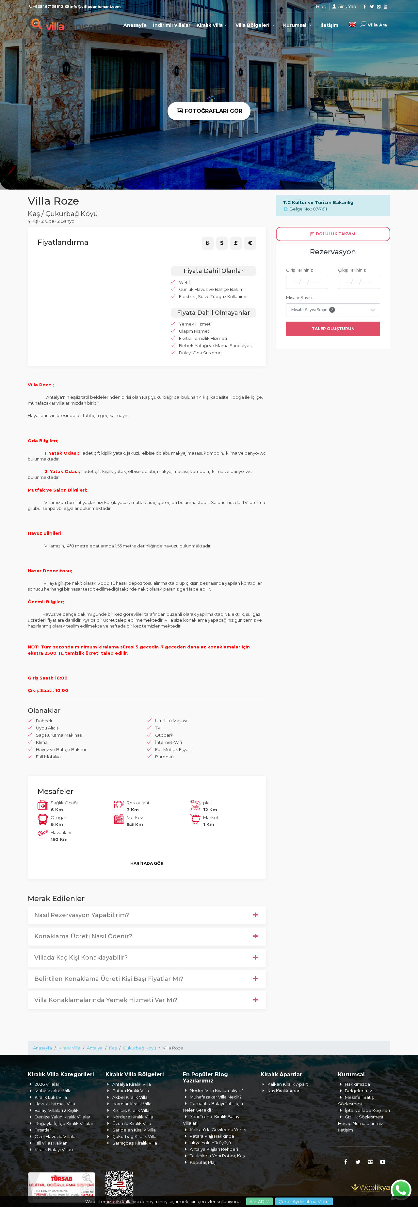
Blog (321, 6)
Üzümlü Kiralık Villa (131, 1123)
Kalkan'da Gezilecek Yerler (218, 1129)
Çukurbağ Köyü (139, 1047)
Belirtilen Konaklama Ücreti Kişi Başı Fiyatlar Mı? (108, 979)
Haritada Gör (147, 863)
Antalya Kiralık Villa (131, 1084)
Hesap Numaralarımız (360, 1123)
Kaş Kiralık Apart (284, 1090)
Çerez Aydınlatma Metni (304, 1201)
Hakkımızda (357, 1084)
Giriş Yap (346, 6)
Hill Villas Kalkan (51, 1143)
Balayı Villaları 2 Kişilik (57, 1110)
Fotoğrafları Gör (212, 111)
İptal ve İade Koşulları (367, 1110)
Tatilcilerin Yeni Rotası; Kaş (217, 1155)
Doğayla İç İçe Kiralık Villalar (64, 1123)
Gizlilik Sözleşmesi (364, 1116)
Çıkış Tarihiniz (352, 270)
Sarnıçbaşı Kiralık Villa (134, 1143)
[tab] (208, 243)
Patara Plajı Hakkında (212, 1136)
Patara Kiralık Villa (130, 1090)
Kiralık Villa (210, 25)
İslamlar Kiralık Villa (132, 1103)
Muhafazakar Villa (53, 1090)
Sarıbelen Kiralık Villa (134, 1129)
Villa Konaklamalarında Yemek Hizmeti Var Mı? (105, 1000)
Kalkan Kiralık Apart (287, 1084)
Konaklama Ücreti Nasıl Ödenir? (83, 936)
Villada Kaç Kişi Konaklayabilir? (81, 957)
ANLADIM (259, 1201)
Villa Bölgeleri (253, 25)
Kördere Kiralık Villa (132, 1116)
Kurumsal (295, 25)
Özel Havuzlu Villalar (56, 1136)
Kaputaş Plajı (203, 1162)
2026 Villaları (47, 1084)
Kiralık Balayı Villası (54, 1149)
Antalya (95, 1047)
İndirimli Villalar (171, 25)
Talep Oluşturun (333, 328)
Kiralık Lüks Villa (51, 1097)
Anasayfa (135, 25)
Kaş (113, 1047)
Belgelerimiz (358, 1090)
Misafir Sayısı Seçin (312, 309)
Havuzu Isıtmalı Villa (55, 1103)
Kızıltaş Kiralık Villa (131, 1110)
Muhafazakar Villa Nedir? (216, 1096)
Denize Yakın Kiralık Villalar (62, 1116)
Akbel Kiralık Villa (130, 1097)
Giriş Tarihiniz (299, 270)
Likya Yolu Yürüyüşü (210, 1142)
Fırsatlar (43, 1129)
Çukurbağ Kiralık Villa (134, 1136)
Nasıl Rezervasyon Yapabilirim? (81, 915)
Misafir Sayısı (299, 297)
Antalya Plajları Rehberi (214, 1149)
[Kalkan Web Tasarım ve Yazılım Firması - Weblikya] (370, 1186)
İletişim (329, 25)
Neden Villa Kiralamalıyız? (216, 1090)
